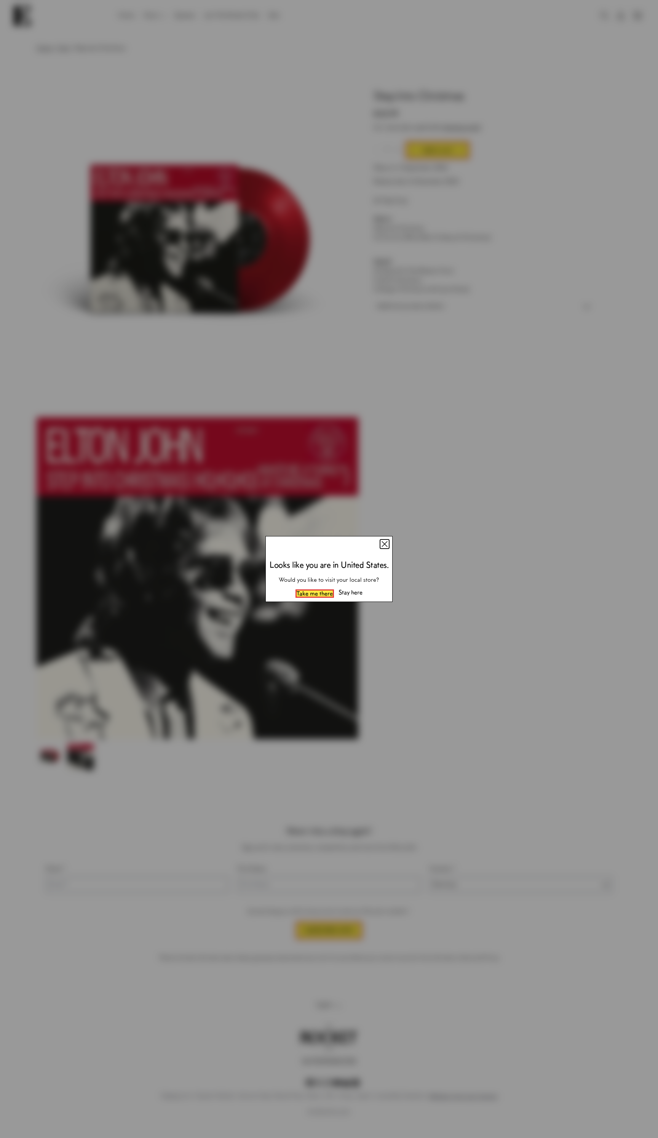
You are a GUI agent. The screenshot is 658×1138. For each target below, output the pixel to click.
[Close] (384, 544)
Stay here (351, 592)
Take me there (315, 593)
